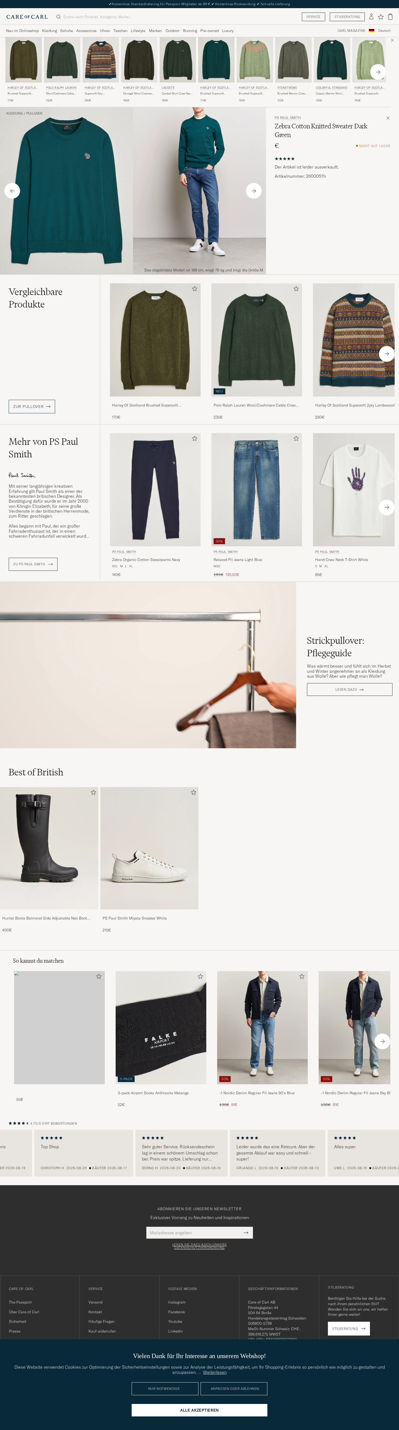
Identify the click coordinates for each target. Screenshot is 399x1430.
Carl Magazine (352, 31)
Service (313, 17)
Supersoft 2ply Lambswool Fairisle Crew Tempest (100, 94)
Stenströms (287, 88)
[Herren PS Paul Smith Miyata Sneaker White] (149, 848)
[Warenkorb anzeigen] (390, 16)
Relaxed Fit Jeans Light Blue (238, 559)
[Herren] (59, 1027)
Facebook (176, 1311)
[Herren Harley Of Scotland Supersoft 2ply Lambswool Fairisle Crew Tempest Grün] (101, 60)
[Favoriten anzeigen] (381, 17)
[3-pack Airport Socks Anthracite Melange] (161, 1087)
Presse (14, 1331)
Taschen (120, 30)
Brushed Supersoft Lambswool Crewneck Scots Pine (21, 94)
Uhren (105, 30)
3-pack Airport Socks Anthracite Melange (153, 1092)
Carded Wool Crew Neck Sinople (177, 94)
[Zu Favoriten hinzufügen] (193, 289)
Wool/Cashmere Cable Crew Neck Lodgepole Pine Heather (60, 94)
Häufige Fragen (101, 1321)
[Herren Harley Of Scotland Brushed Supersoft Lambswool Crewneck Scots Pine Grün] (23, 60)
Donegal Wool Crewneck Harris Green (138, 94)
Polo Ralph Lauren (61, 88)
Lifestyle (138, 30)
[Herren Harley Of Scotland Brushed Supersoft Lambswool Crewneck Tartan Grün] (216, 60)
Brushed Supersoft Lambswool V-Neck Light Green (369, 94)
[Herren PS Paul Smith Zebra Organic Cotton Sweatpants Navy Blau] (155, 489)
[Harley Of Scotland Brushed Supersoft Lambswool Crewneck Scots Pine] (155, 400)
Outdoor (173, 30)
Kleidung (49, 30)
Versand (95, 1302)
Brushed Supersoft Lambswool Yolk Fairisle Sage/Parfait (254, 94)
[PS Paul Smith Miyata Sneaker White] (149, 913)
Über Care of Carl (24, 1311)
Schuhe (66, 30)
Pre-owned (209, 30)
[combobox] (384, 31)
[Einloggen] (371, 17)
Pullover (34, 113)
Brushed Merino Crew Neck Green (291, 94)
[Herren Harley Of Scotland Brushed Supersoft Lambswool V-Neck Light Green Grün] (370, 60)
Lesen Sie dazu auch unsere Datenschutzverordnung (199, 1246)
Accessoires (86, 30)
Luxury (227, 30)
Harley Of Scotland (23, 88)
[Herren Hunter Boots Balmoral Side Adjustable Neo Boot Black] (49, 848)
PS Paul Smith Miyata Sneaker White (135, 918)
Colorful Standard (331, 88)
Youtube (175, 1321)
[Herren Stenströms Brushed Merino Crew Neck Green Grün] (293, 60)
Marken (155, 30)
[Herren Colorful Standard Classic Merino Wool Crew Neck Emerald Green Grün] (332, 60)
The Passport (20, 1302)
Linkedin (175, 1331)
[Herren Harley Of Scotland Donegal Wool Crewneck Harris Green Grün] (139, 60)
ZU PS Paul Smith (29, 564)
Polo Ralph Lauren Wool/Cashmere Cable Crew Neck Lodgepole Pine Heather (255, 405)
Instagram (177, 1302)
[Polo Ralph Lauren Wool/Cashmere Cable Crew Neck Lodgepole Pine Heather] (256, 400)
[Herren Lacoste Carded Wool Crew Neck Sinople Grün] (178, 60)
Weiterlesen (215, 1372)
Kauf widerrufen (102, 1331)
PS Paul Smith (288, 118)
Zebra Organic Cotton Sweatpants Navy (146, 559)
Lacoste (168, 88)
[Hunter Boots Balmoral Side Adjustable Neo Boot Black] (49, 913)
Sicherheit (17, 1321)
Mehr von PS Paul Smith (43, 448)
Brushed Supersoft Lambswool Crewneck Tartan (213, 94)
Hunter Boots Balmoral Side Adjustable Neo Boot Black (44, 918)
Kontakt (95, 1311)
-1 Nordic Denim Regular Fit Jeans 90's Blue (256, 1092)
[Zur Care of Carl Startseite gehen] (27, 17)
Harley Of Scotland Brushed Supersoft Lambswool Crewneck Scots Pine (145, 405)
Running (190, 30)
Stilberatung (347, 17)
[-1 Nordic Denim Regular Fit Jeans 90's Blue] (262, 1087)
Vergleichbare (36, 298)
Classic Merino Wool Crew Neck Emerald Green (332, 94)
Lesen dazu (346, 690)
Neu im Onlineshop (22, 30)
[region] (199, 1153)
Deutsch (384, 31)
